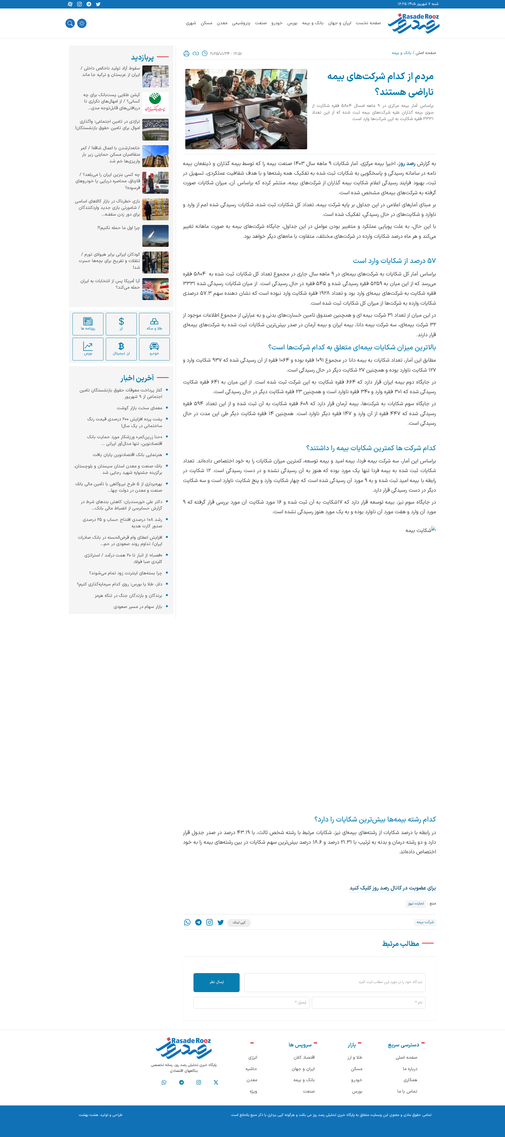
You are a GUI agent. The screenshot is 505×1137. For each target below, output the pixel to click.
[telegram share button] (88, 4)
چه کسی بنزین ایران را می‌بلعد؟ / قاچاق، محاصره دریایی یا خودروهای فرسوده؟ (107, 181)
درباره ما (410, 1069)
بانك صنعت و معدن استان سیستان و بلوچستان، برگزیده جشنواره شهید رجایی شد (118, 469)
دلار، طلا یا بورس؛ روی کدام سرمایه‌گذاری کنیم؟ (119, 584)
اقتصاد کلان (304, 1057)
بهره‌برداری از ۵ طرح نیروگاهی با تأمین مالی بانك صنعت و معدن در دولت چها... (118, 487)
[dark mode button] (82, 23)
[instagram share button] (79, 4)
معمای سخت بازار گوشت (139, 408)
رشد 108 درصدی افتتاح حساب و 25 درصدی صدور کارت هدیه (122, 523)
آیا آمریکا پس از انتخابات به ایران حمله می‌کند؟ (110, 284)
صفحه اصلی (426, 53)
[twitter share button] (98, 4)
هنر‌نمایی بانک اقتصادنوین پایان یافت (127, 455)
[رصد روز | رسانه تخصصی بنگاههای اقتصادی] (414, 23)
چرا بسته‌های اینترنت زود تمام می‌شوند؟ (125, 573)
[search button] (70, 23)
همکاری (410, 1080)
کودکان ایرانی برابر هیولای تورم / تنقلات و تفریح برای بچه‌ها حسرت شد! (109, 261)
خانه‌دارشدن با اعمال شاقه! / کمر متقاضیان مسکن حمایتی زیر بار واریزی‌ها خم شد (110, 155)
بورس (292, 23)
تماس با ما (407, 1091)
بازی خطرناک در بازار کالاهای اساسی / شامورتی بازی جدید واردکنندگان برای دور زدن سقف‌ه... (107, 208)
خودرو (277, 23)
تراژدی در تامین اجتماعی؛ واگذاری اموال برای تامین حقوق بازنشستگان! (107, 125)
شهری (191, 23)
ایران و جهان (339, 23)
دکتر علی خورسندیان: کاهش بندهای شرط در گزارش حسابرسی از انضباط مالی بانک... (121, 505)
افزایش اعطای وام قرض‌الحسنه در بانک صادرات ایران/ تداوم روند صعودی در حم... (120, 541)
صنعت (261, 23)
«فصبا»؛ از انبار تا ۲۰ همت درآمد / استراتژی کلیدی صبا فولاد (123, 559)
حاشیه (251, 1069)
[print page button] (186, 53)
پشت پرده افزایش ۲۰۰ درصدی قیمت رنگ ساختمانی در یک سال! (124, 422)
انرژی (252, 1057)
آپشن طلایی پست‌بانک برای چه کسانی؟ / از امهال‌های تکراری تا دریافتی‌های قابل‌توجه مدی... (111, 102)
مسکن (206, 23)
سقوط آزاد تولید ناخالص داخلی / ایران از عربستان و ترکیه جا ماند (110, 72)
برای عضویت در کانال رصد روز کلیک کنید (393, 888)
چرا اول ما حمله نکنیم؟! (118, 228)
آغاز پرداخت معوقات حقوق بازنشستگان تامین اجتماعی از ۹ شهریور (120, 394)
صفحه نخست (368, 23)
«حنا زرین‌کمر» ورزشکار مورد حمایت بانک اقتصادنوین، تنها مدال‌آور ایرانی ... (124, 440)
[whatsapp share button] (187, 923)
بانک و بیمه (313, 23)
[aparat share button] (70, 4)
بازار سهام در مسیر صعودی (138, 607)
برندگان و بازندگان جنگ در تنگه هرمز (128, 595)
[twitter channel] (216, 1083)
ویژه (253, 1091)
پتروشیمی (241, 23)
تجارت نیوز (416, 904)
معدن (222, 23)
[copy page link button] (195, 53)
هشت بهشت (88, 1115)
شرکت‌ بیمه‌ (425, 922)
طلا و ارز (354, 1057)
